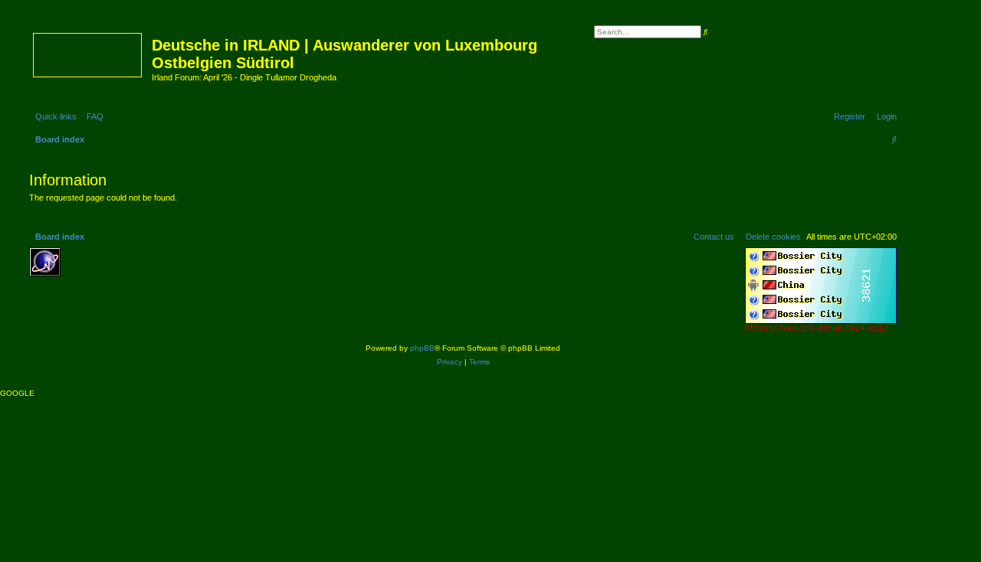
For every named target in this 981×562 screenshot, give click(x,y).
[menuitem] (91, 116)
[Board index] (88, 52)
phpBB (422, 348)
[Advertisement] (179, 270)
